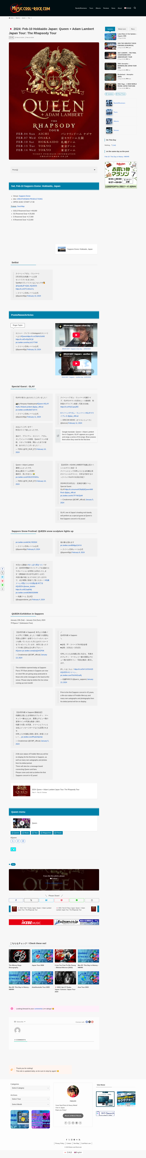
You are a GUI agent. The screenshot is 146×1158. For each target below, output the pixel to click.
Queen (34, 823)
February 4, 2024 (38, 599)
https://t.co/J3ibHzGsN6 (36, 336)
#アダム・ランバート (77, 413)
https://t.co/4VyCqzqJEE (69, 407)
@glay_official (37, 407)
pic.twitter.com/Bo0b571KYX (26, 410)
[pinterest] (76, 1123)
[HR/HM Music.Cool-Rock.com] (30, 8)
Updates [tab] (110, 29)
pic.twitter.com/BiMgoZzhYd (70, 545)
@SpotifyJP (20, 286)
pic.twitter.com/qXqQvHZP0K (33, 651)
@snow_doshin (29, 586)
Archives (14, 1095)
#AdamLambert (26, 407)
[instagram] (73, 1123)
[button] (16, 900)
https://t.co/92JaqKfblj (24, 589)
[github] (80, 1123)
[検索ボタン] (134, 8)
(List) (114, 145)
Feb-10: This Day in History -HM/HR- (117, 156)
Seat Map (20, 206)
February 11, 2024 (34, 417)
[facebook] (65, 1123)
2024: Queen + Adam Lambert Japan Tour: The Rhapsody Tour (55, 789)
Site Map (76, 1143)
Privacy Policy (59, 1143)
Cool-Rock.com (86, 1143)
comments (38, 1009)
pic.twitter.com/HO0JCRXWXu (27, 477)
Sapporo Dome (24, 196)
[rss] (79, 1140)
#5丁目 (40, 583)
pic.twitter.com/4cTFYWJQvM (71, 496)
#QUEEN (33, 286)
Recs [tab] (133, 29)
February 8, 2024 (78, 552)
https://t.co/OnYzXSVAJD (83, 669)
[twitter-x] (69, 1123)
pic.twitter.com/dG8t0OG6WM (27, 593)
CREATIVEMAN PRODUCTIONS (30, 199)
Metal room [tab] (122, 29)
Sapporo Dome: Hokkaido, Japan (80, 249)
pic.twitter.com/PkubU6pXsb (32, 737)
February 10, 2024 (34, 296)
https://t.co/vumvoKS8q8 (74, 489)
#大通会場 (33, 583)
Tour (13, 864)
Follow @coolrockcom (54, 883)
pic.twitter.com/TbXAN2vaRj (71, 675)
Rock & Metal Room (73, 1115)
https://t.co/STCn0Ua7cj (25, 289)
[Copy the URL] (92, 900)
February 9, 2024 (33, 549)
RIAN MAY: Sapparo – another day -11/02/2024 (76, 377)
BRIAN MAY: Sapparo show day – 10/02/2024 (76, 349)
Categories (15, 1084)
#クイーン (64, 413)
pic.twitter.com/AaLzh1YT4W (27, 342)
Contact (68, 1143)
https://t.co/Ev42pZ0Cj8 (24, 339)
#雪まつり (25, 583)
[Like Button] (13, 849)
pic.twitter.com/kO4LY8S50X (26, 542)
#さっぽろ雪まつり (35, 565)
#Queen (24, 336)
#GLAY (46, 404)
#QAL (27, 286)
